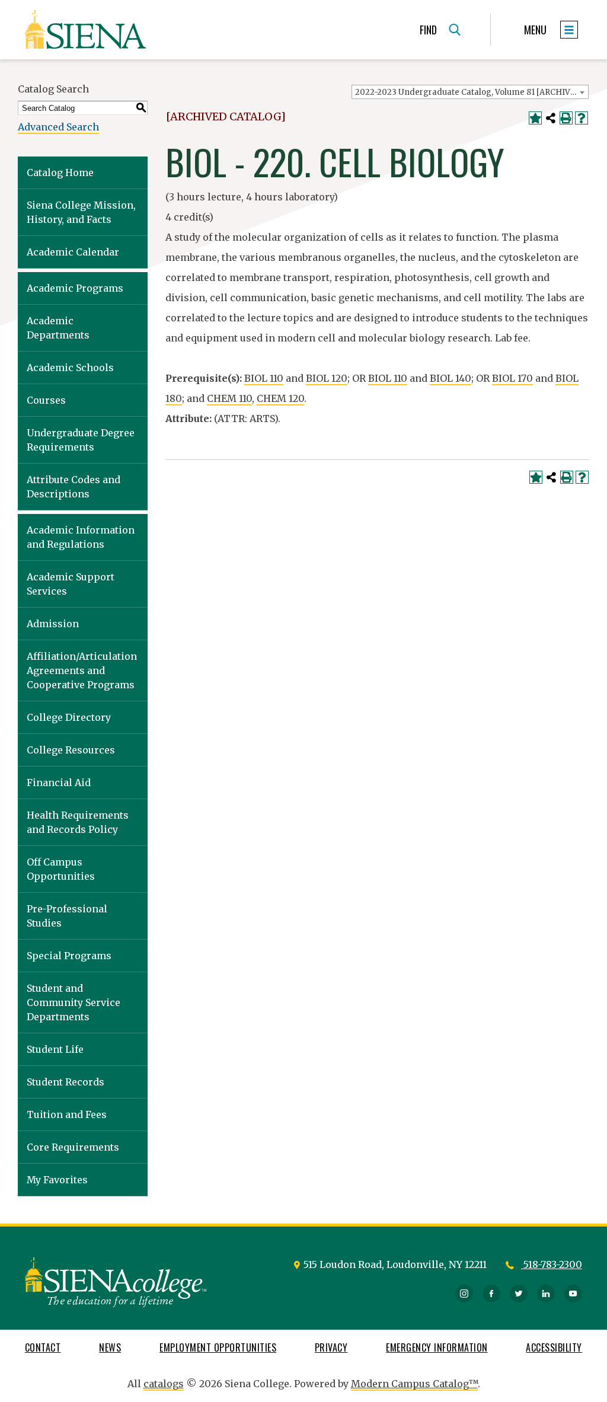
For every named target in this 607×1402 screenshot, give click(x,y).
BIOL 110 (263, 378)
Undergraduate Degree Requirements (81, 440)
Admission (53, 624)
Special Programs (69, 956)
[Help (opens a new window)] (581, 117)
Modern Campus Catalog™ (414, 1384)
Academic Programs (75, 288)
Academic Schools (70, 367)
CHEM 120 (280, 398)
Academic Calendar (73, 252)
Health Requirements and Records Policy (78, 822)
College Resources (71, 750)
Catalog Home (60, 172)
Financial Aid (59, 782)
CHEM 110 (229, 398)
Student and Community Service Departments (73, 1002)
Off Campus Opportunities (61, 869)
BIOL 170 (512, 378)
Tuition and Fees (67, 1114)
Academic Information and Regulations (81, 537)
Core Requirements (73, 1147)
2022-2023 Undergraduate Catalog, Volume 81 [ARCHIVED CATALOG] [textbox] (471, 92)
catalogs (163, 1384)
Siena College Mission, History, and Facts (81, 212)
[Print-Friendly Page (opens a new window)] (566, 117)
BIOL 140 (450, 378)
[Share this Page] (550, 117)
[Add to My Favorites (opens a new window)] (535, 117)
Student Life (55, 1049)
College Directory (69, 717)
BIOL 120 (326, 378)
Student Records (65, 1082)
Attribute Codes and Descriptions (73, 487)
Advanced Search (58, 127)
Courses (46, 400)
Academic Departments (58, 328)
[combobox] (470, 92)
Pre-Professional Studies (67, 916)
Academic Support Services (70, 584)
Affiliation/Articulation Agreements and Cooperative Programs (82, 670)
